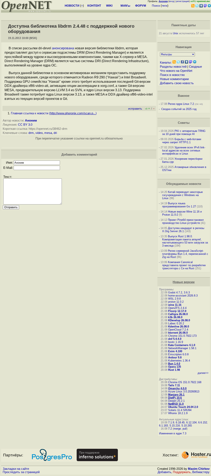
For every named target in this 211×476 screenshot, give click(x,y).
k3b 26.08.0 (175, 317)
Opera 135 (174, 366)
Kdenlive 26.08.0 (178, 326)
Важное (183, 95)
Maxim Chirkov (199, 468)
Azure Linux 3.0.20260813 (183, 391)
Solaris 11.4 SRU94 (179, 410)
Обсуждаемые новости (183, 183)
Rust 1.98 (174, 369)
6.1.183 (163, 425)
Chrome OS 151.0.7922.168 (184, 382)
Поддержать (182, 472)
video (39, 133)
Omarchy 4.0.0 (177, 388)
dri (55, 133)
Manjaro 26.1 (176, 394)
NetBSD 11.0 (176, 403)
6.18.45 (180, 422)
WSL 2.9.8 (174, 298)
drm (31, 133)
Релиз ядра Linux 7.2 (181, 103)
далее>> (203, 372)
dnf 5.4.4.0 (174, 338)
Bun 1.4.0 (174, 363)
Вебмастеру (201, 472)
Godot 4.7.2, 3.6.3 (179, 292)
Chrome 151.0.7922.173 (182, 335)
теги (164, 5)
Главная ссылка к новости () (54, 113)
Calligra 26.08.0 (178, 314)
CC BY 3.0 (25, 124)
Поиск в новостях (172, 75)
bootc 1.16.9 (175, 342)
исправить (135, 108)
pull (185, 428)
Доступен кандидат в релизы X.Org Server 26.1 (183, 230)
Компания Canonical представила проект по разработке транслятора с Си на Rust (184, 265)
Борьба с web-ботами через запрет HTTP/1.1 (181, 141)
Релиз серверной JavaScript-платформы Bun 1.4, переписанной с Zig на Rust (185, 254)
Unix (175, 33)
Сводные (195, 66)
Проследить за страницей (21, 472)
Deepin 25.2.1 (176, 400)
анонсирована (63, 48)
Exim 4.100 (175, 351)
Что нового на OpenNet (176, 70)
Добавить (164, 472)
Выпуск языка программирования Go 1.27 (179, 205)
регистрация (182, 1)
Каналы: (166, 62)
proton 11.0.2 (176, 301)
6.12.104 (191, 422)
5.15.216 (175, 425)
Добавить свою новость (177, 83)
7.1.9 (171, 422)
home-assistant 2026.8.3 (183, 295)
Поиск (156, 5)
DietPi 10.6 (175, 397)
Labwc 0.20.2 (176, 323)
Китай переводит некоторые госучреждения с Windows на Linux (182, 195)
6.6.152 (202, 422)
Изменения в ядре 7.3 (172, 433)
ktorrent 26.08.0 (178, 332)
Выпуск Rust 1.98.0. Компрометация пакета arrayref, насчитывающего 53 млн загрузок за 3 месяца (185, 241)
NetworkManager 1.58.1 (182, 348)
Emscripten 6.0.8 (178, 354)
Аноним (31, 120)
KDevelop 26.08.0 (179, 320)
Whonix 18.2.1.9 (178, 413)
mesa (48, 133)
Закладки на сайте (16, 468)
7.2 (170, 428)
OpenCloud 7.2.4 (178, 329)
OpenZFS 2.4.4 (177, 307)
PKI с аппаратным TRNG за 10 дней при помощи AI (183, 132)
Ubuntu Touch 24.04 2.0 (183, 407)
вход (171, 1)
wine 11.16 (174, 304)
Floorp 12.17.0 (177, 311)
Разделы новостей (173, 66)
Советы (184, 122)
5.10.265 (187, 425)
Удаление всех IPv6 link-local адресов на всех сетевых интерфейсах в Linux (183, 150)
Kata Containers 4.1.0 (181, 345)
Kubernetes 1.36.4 (179, 360)
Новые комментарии (174, 79)
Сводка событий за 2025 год (179, 109)
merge (177, 428)
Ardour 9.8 (175, 357)
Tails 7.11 (174, 385)
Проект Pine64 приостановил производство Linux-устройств (183, 221)
